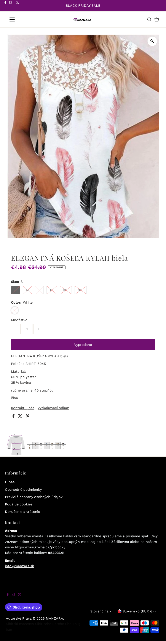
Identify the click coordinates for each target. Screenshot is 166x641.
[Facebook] (5, 6)
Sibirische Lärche (49, 624)
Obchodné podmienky (23, 489)
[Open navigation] (25, 19)
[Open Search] (149, 19)
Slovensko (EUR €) (138, 611)
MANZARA (54, 618)
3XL (80, 290)
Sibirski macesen (20, 624)
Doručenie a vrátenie (22, 512)
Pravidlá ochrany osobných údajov (33, 497)
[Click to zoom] (152, 41)
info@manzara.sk (19, 566)
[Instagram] (10, 6)
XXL (65, 290)
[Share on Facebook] (14, 417)
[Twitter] (17, 6)
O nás (9, 482)
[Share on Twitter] (21, 417)
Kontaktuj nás (22, 408)
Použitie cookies (18, 504)
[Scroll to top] (157, 632)
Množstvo (19, 320)
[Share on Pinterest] (27, 417)
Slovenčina (99, 611)
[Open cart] (157, 19)
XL (51, 290)
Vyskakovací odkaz (53, 408)
